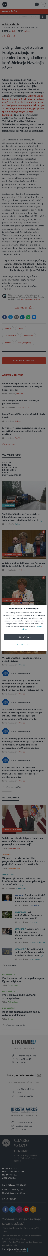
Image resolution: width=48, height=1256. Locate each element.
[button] (24, 645)
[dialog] (24, 628)
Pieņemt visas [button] (24, 637)
